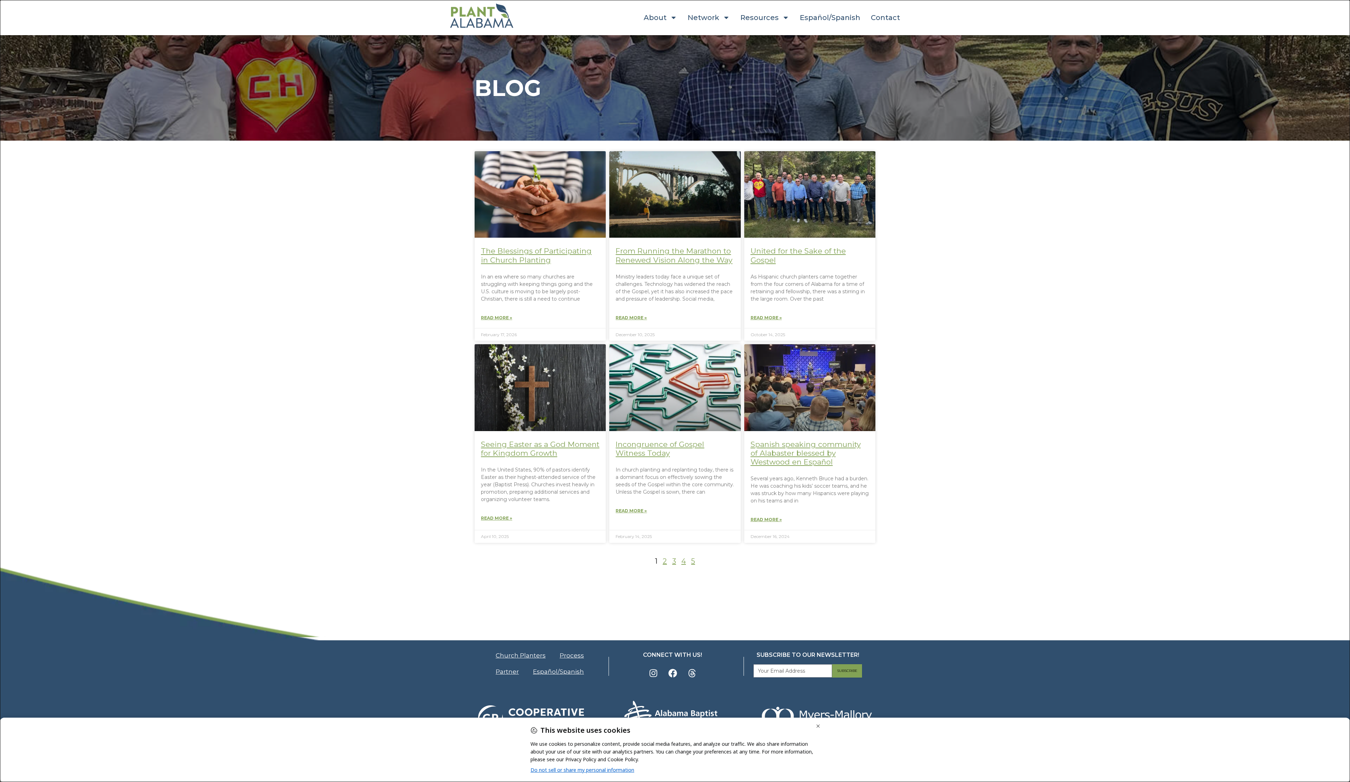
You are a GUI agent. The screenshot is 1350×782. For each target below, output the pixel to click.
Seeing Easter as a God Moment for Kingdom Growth (540, 448)
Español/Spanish (830, 17)
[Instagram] (653, 673)
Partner (507, 671)
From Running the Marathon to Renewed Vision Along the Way (674, 255)
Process (572, 655)
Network (703, 17)
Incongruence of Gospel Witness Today (660, 448)
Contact (885, 17)
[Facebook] (672, 673)
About (655, 17)
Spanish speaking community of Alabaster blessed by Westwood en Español (806, 453)
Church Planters (521, 655)
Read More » (496, 317)
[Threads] (692, 673)
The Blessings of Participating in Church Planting (536, 255)
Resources (759, 17)
